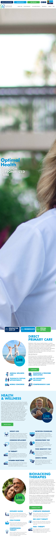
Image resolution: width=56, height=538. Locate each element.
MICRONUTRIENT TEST (42, 440)
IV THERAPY (12, 451)
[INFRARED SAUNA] (7, 514)
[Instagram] (45, 2)
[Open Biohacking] (46, 6)
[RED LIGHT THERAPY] (30, 521)
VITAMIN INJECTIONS (16, 460)
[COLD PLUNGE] (7, 523)
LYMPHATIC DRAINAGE (41, 511)
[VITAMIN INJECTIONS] (6, 463)
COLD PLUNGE (15, 520)
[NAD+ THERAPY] (30, 529)
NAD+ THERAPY (39, 527)
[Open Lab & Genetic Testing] (40, 6)
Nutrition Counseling (43, 431)
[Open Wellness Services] (30, 6)
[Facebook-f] (43, 2)
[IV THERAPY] (6, 454)
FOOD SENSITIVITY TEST (43, 449)
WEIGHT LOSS (14, 431)
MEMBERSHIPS (29, 329)
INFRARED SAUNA (16, 511)
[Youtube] (41, 2)
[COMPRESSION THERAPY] (7, 532)
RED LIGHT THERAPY (40, 519)
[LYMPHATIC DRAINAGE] (30, 514)
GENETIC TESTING (41, 458)
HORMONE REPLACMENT (18, 440)
